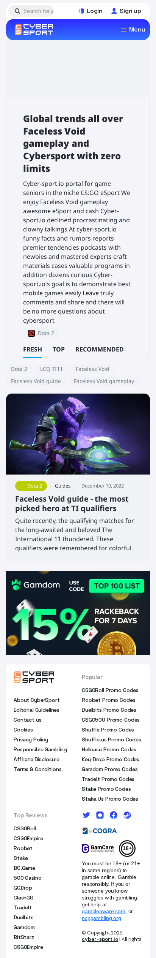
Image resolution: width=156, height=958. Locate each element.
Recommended (99, 349)
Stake (21, 858)
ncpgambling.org (101, 918)
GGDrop (23, 887)
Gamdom (24, 927)
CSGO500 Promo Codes (111, 719)
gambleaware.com (103, 911)
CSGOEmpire (28, 838)
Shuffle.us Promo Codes (111, 739)
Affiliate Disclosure (36, 759)
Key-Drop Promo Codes (110, 759)
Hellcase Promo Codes (109, 749)
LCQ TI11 (51, 368)
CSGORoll (25, 828)
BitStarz (24, 937)
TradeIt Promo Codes (108, 779)
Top (59, 349)
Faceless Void (92, 368)
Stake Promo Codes (106, 788)
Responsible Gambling (40, 749)
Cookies (23, 729)
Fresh (32, 349)
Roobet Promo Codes (108, 700)
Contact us (28, 719)
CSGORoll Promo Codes (110, 690)
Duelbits (24, 917)
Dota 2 (19, 368)
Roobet (23, 848)
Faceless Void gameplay (104, 381)
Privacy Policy (31, 739)
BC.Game (24, 868)
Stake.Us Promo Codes (110, 798)
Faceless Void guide (36, 381)
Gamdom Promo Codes (109, 769)
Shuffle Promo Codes (108, 729)
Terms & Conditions (37, 769)
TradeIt (23, 907)
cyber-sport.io (100, 939)
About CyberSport (37, 700)
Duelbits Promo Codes (109, 709)
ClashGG (23, 897)
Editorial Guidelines (36, 709)
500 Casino (28, 877)
